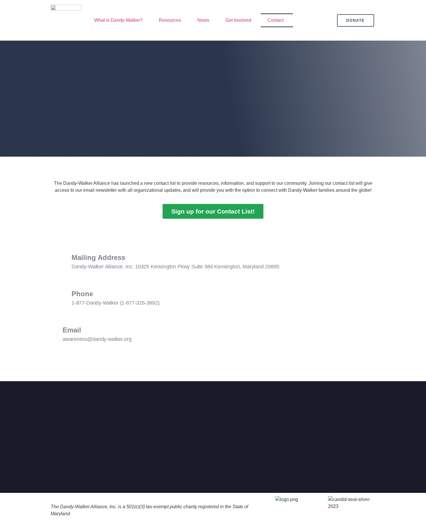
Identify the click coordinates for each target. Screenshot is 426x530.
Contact (275, 20)
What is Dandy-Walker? (118, 20)
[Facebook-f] (315, 419)
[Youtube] (357, 419)
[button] (120, 20)
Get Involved (238, 20)
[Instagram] (343, 419)
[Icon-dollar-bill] (371, 419)
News (203, 20)
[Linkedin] (329, 419)
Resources (170, 20)
